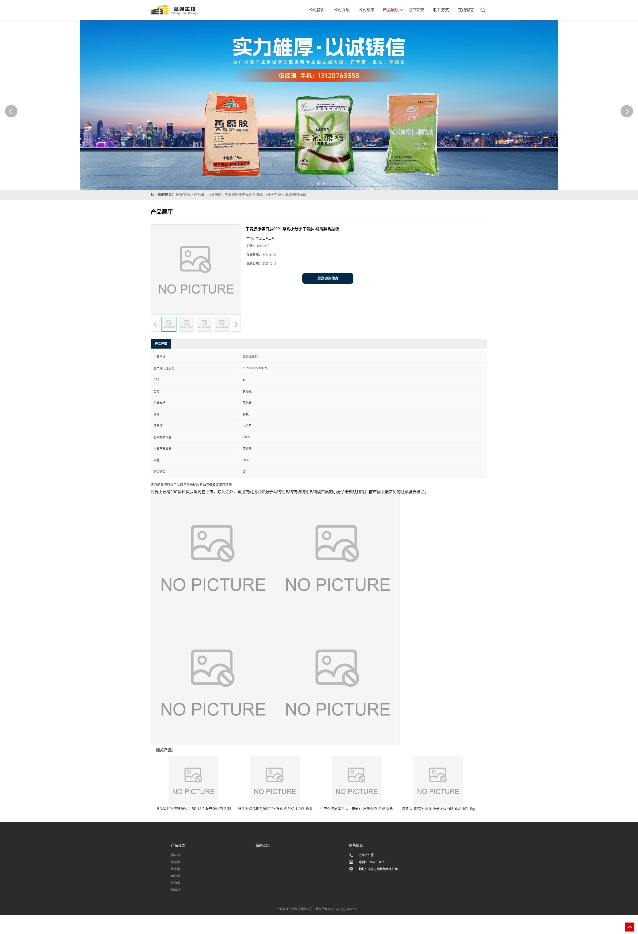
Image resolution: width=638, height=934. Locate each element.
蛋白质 (216, 194)
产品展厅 (201, 194)
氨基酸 (175, 862)
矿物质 (175, 883)
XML (356, 909)
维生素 (175, 869)
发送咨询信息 (328, 278)
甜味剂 (175, 855)
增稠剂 (175, 890)
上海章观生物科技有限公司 (294, 909)
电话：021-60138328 (372, 862)
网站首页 (183, 194)
